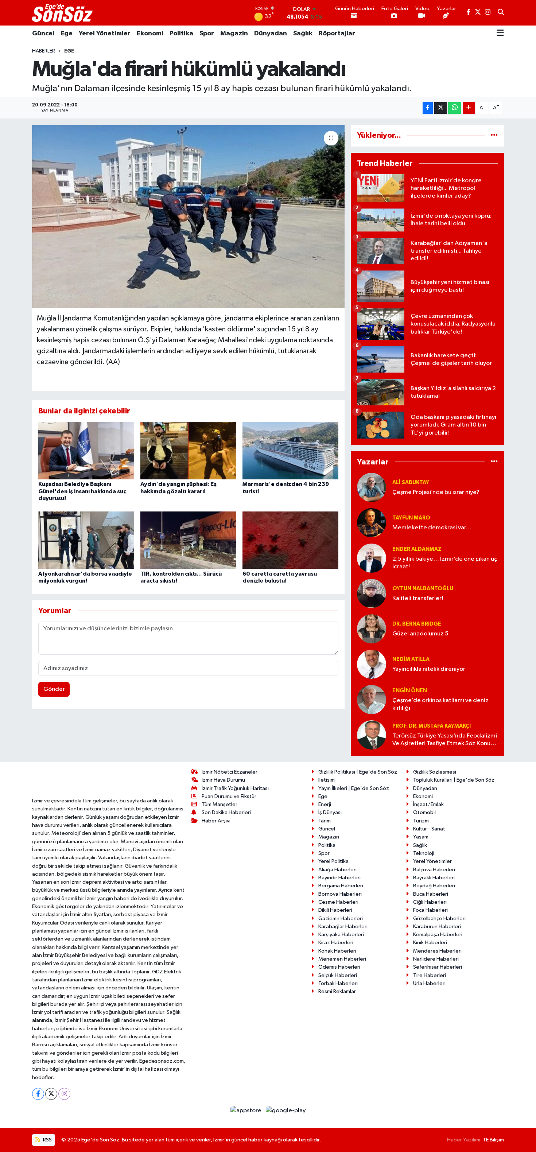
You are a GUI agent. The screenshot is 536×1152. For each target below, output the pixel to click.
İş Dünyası (330, 812)
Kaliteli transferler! (417, 598)
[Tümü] (494, 135)
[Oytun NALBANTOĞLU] (371, 593)
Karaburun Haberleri (437, 926)
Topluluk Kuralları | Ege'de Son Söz (453, 780)
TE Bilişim (493, 1140)
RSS (47, 1140)
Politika (181, 33)
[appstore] (246, 1111)
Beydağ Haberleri (434, 885)
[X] (51, 1094)
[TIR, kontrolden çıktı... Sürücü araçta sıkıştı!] (188, 540)
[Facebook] (38, 1094)
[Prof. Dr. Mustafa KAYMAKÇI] (371, 735)
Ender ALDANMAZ (417, 549)
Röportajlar (337, 33)
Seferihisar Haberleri (437, 967)
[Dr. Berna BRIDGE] (371, 629)
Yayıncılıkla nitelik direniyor (428, 669)
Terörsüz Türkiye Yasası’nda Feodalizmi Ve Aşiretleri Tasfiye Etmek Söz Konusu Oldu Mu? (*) (444, 740)
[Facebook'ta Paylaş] (428, 108)
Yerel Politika (333, 861)
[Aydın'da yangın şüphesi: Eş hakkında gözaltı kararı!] (188, 450)
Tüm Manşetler (219, 804)
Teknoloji (423, 853)
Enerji (324, 804)
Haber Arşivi (216, 821)
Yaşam (420, 837)
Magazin (234, 33)
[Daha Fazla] (469, 108)
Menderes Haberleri (437, 951)
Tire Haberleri (429, 975)
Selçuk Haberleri (337, 975)
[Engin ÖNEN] (371, 699)
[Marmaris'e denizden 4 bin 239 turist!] (290, 450)
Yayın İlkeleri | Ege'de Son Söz (353, 788)
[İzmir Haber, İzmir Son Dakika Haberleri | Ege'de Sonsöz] (63, 12)
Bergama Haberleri (340, 885)
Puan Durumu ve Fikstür (229, 796)
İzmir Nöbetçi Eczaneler (229, 772)
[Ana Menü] (500, 34)
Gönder (54, 689)
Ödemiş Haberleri (339, 967)
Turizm (421, 821)
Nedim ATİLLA (411, 659)
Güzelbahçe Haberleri (439, 918)
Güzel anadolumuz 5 (420, 634)
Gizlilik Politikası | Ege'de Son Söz (357, 772)
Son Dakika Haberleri (226, 812)
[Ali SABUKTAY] (371, 487)
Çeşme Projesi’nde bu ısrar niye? (435, 492)
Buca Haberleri (430, 894)
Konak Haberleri (337, 951)
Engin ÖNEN (409, 690)
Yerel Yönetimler (105, 33)
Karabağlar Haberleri (343, 926)
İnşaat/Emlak (428, 804)
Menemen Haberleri (342, 959)
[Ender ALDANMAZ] (371, 558)
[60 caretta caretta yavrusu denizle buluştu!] (290, 540)
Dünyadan (270, 33)
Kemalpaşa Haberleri (437, 934)
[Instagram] (64, 1094)
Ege (67, 33)
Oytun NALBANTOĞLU (422, 588)
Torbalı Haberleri (338, 983)
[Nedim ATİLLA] (371, 664)
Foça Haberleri (430, 910)
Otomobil (424, 812)
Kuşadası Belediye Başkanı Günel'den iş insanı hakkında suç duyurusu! (82, 491)
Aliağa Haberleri (337, 869)
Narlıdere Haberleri (436, 959)
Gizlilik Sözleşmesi (434, 772)
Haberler (43, 51)
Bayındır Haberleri (339, 877)
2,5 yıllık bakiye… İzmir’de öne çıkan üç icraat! (444, 563)
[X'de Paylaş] (440, 108)
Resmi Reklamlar (337, 991)
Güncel (43, 33)
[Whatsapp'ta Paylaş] (454, 108)
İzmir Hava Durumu (223, 780)
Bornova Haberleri (340, 894)
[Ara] (501, 12)
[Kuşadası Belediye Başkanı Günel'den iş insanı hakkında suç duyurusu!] (86, 450)
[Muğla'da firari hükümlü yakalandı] (188, 216)
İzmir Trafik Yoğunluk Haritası (235, 788)
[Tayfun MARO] (371, 522)
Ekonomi (150, 33)
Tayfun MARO (411, 518)
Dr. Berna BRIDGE (416, 624)
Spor (206, 33)
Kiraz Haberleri (335, 942)
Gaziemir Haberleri (340, 918)
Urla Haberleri (429, 983)
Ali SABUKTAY (410, 482)
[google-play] (285, 1111)
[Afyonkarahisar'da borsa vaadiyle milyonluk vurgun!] (86, 540)
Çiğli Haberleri (430, 902)
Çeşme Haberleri (338, 902)
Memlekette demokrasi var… (431, 528)
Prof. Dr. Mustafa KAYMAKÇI (431, 726)
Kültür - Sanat (429, 829)
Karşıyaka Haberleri (341, 934)
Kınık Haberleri (430, 942)
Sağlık (302, 33)
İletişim (326, 780)
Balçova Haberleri (434, 869)
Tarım (324, 821)
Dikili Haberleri (335, 910)
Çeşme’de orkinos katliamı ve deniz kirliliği (440, 704)
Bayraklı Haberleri (434, 877)
